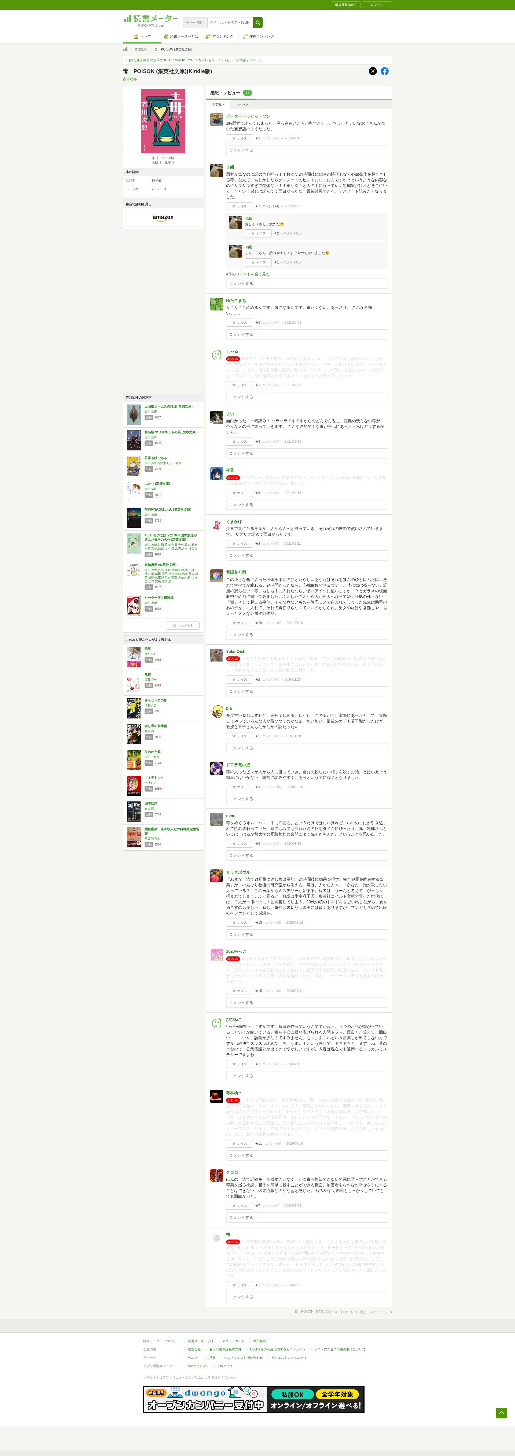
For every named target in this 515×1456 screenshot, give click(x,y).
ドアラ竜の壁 (238, 765)
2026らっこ (236, 951)
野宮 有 (149, 731)
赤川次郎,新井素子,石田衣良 (163, 463)
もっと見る (185, 625)
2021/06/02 (293, 322)
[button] (258, 22)
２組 (230, 167)
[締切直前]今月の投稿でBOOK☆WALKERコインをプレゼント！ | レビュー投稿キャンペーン (195, 60)
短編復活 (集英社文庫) (160, 565)
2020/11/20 (293, 736)
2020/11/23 (293, 679)
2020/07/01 (293, 1285)
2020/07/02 (293, 1205)
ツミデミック (154, 777)
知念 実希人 (152, 838)
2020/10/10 (294, 787)
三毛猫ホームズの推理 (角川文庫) (169, 406)
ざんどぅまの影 (156, 700)
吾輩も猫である (156, 458)
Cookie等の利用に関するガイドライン (278, 1349)
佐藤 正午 (151, 679)
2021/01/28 (293, 385)
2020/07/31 (294, 990)
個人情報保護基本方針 (225, 1349)
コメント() (270, 138)
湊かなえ (150, 653)
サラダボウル (238, 872)
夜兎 (230, 470)
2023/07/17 (293, 138)
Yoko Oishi (236, 651)
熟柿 (148, 674)
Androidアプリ (198, 1366)
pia (229, 708)
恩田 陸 (149, 808)
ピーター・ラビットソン (248, 116)
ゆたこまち (236, 300)
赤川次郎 (141, 49)
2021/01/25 (293, 441)
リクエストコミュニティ (289, 1357)
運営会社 (194, 1349)
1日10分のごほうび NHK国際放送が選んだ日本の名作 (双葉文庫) (171, 537)
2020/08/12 (294, 922)
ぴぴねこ (234, 1019)
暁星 (148, 649)
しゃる (232, 351)
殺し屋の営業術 (156, 726)
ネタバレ (242, 104)
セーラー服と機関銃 (159, 597)
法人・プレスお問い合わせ (243, 1357)
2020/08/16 (293, 843)
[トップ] (125, 50)
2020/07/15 (293, 1064)
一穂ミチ (150, 782)
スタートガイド (233, 1341)
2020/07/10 (294, 1143)
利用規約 (259, 1341)
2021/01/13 (293, 492)
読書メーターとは (201, 1341)
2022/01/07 (293, 206)
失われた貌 (153, 752)
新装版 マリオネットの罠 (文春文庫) (171, 432)
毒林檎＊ (234, 1092)
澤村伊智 (150, 705)
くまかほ (234, 521)
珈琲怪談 (151, 803)
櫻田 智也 (152, 756)
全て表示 (218, 104)
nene (230, 815)
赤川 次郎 (151, 411)
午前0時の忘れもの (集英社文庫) (168, 509)
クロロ (232, 1172)
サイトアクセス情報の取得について (340, 1349)
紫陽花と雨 (236, 572)
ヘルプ (192, 1357)
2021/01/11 (293, 543)
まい (230, 413)
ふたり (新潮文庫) (157, 484)
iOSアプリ (225, 1366)
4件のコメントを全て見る (248, 274)
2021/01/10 (294, 622)
